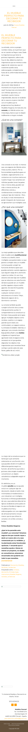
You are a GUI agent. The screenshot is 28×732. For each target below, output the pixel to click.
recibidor (4, 576)
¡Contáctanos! (6, 561)
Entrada (11, 572)
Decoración (14, 565)
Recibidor (4, 567)
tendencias (11, 576)
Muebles (21, 565)
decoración (4, 572)
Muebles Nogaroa (15, 574)
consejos (16, 570)
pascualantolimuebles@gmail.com (15, 718)
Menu (14, 6)
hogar (16, 572)
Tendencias (12, 567)
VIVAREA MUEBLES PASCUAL (14, 2)
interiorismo (5, 574)
